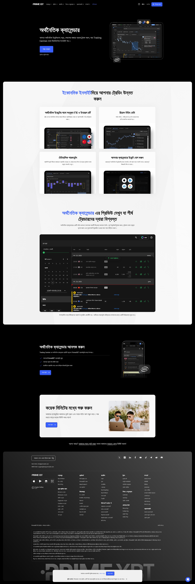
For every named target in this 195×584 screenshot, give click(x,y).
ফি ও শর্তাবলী (82, 495)
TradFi (103, 498)
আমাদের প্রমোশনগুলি (148, 512)
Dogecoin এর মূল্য (62, 500)
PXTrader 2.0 (83, 478)
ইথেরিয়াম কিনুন (126, 511)
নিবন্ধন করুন (158, 4)
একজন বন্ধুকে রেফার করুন (149, 515)
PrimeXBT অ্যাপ (84, 481)
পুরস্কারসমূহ (146, 487)
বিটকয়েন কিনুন (125, 508)
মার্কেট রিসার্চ (125, 495)
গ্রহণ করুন (110, 573)
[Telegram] (151, 457)
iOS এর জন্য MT (105, 509)
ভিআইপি (81, 503)
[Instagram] (125, 457)
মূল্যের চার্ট (125, 478)
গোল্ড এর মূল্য (60, 512)
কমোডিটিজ (103, 484)
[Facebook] (135, 457)
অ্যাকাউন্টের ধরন (83, 509)
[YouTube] (140, 457)
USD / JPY (60, 509)
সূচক (102, 481)
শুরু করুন (46, 49)
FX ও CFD (60, 481)
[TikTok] (146, 457)
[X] (119, 457)
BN (143, 4)
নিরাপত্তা (81, 500)
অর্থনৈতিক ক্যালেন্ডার (127, 484)
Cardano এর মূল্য (62, 503)
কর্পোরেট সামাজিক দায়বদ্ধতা (149, 493)
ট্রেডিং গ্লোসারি (126, 500)
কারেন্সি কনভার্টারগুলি (126, 481)
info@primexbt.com (43, 464)
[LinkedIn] (130, 457)
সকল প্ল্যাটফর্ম (82, 487)
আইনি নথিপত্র (147, 501)
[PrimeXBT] (38, 4)
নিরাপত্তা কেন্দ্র (147, 504)
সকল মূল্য (60, 515)
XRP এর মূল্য (61, 497)
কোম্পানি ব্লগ (147, 495)
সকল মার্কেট (103, 495)
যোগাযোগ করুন (147, 498)
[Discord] (162, 457)
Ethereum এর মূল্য (62, 495)
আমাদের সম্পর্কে (147, 478)
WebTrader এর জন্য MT (107, 517)
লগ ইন (148, 4)
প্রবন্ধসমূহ (125, 497)
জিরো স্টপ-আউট (83, 512)
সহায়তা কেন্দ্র (112, 444)
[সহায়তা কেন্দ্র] (139, 4)
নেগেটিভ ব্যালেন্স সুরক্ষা (84, 506)
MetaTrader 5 (83, 484)
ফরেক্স (102, 478)
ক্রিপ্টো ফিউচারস (61, 478)
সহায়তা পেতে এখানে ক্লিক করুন (42, 458)
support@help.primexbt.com (46, 467)
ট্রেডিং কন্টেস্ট (147, 517)
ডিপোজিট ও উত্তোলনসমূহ (85, 497)
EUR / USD (61, 506)
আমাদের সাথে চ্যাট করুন (87, 444)
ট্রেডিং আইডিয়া (126, 487)
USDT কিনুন (125, 514)
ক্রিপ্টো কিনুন (60, 484)
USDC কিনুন (125, 517)
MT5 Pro (103, 520)
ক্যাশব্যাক (81, 515)
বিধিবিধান (146, 484)
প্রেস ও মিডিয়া (147, 490)
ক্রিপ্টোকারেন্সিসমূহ (105, 490)
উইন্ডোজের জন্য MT (105, 515)
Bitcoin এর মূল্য (61, 492)
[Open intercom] (187, 579)
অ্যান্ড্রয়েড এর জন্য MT (106, 506)
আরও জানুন (102, 573)
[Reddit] (156, 457)
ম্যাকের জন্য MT (104, 512)
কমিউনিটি (146, 481)
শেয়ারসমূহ (103, 487)
